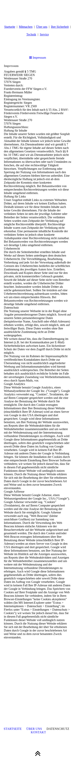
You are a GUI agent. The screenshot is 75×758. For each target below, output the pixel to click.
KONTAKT (38, 732)
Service (44, 34)
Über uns (41, 26)
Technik (31, 34)
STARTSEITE (13, 728)
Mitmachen (25, 26)
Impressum (39, 57)
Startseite (9, 26)
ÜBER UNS (34, 728)
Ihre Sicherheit (60, 26)
